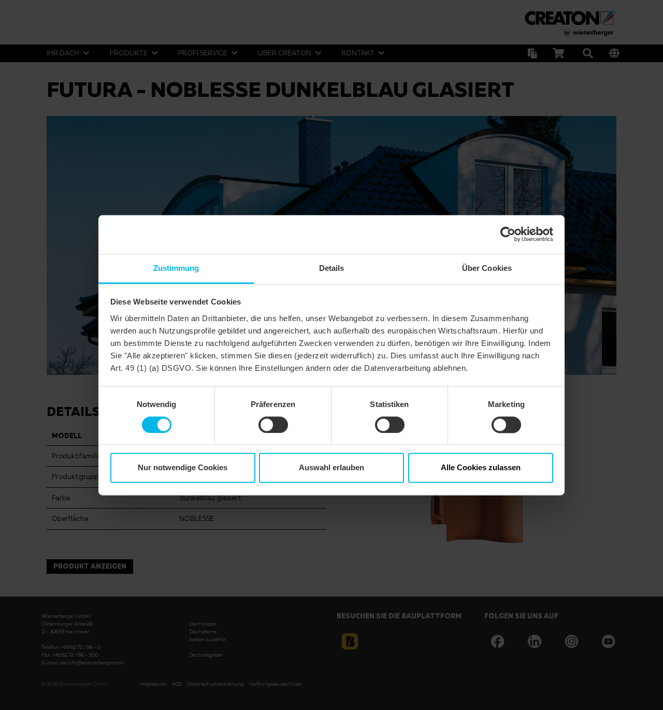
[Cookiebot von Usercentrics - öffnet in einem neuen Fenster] (508, 234)
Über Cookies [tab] (487, 268)
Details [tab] (331, 268)
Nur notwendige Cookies (182, 467)
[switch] (273, 424)
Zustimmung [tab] (176, 268)
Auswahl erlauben (331, 467)
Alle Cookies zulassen (481, 467)
